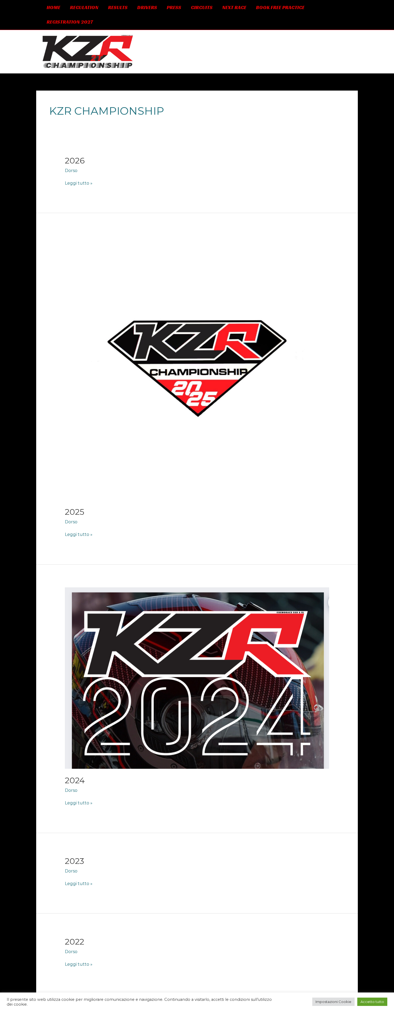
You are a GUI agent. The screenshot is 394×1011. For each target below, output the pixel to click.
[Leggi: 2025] (197, 367)
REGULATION (84, 7)
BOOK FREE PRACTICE (280, 7)
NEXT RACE (234, 7)
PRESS (174, 7)
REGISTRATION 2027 (70, 22)
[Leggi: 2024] (197, 677)
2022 (74, 942)
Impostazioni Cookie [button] (333, 1001)
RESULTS (118, 7)
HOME (53, 7)
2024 (75, 780)
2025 (74, 512)
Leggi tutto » (78, 183)
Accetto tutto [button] (372, 1001)
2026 (75, 161)
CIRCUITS (202, 7)
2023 (74, 861)
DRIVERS (147, 7)
